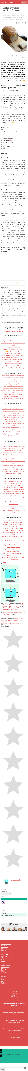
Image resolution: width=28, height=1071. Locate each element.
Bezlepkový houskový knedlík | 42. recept (13, 396)
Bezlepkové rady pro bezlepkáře (13, 450)
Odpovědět (3, 1061)
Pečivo (17, 19)
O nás (15, 1012)
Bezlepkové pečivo (7, 15)
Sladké (2, 958)
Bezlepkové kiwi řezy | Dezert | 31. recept (13, 436)
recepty (4, 21)
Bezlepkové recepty (17, 15)
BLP (14, 19)
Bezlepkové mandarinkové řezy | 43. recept (13, 394)
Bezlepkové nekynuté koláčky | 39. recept (13, 411)
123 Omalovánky (14, 996)
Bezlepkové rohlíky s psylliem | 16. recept (12, 623)
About (4, 562)
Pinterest (19, 1030)
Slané (2, 959)
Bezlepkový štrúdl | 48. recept (13, 382)
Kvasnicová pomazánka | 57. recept (13, 349)
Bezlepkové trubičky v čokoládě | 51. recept (13, 368)
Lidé (2, 981)
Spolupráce (14, 1013)
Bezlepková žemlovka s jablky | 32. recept (13, 434)
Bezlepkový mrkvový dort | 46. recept (13, 386)
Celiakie (3, 961)
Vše (23, 15)
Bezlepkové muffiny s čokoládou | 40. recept (13, 409)
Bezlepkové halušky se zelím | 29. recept (13, 448)
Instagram (14, 1030)
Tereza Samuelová (6, 583)
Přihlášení (3, 889)
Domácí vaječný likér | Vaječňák (13, 421)
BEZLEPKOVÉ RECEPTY (7, 954)
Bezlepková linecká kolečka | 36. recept (13, 419)
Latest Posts (6, 563)
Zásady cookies (16, 1022)
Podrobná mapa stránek (13, 1037)
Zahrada (3, 971)
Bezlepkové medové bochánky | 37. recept (13, 417)
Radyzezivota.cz (7, 2)
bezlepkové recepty (17, 17)
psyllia (7, 130)
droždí (10, 140)
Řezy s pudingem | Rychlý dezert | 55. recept (13, 355)
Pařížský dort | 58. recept (13, 347)
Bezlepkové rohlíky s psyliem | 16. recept (13, 489)
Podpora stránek (20, 1012)
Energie (3, 978)
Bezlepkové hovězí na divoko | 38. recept (13, 415)
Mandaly (14, 995)
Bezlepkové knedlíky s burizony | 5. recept (13, 536)
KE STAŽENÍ (14, 991)
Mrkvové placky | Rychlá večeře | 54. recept (13, 357)
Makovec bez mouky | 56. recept (13, 353)
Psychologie (4, 979)
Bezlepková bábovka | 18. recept (13, 485)
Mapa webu (5, 1012)
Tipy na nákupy (4, 947)
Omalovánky (14, 993)
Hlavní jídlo (4, 956)
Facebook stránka (7, 1028)
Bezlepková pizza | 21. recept (13, 473)
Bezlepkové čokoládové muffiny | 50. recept (13, 375)
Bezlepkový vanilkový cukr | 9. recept (13, 522)
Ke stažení (3, 950)
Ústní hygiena (4, 983)
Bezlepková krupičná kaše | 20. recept (13, 481)
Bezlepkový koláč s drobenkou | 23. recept (13, 469)
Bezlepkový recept (7, 19)
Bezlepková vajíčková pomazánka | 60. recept (13, 341)
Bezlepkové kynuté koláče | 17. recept (13, 487)
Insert (2, 1069)
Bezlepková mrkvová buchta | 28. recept (13, 452)
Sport (2, 982)
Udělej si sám (4, 948)
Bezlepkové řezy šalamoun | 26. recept (13, 459)
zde (6, 202)
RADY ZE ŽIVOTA (6, 944)
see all (21, 603)
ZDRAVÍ (3, 976)
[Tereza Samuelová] (10, 574)
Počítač (3, 970)
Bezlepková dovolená (13, 413)
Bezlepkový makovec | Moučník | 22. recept (13, 471)
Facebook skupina (16, 1028)
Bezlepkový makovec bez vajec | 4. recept (13, 538)
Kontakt (11, 1012)
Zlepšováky (4, 972)
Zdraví (2, 949)
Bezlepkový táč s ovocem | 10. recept (13, 520)
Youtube (23, 1028)
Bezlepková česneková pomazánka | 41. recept (13, 398)
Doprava (3, 968)
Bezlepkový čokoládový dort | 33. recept (13, 431)
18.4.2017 (5, 14)
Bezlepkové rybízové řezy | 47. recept (13, 384)
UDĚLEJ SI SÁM (5, 965)
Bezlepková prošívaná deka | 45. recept (13, 388)
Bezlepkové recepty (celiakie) (13, 331)
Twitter (9, 1030)
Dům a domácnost (5, 967)
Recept (21, 19)
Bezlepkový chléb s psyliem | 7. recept (13, 491)
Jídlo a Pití (3, 969)
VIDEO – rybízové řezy (14, 351)
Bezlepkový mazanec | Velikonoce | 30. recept (13, 446)
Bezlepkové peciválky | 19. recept (13, 483)
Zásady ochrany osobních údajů (11, 1020)
